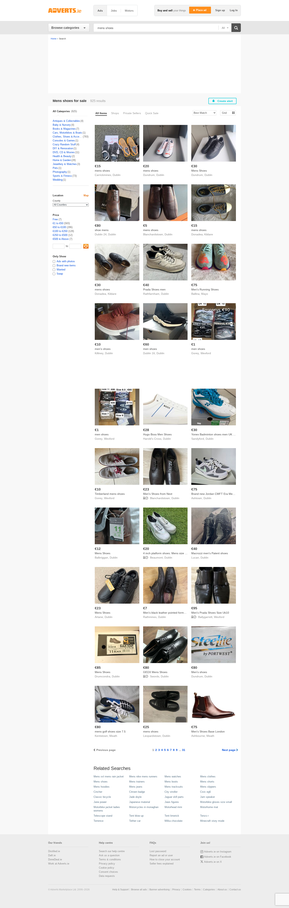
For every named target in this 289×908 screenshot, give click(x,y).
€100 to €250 (60, 231)
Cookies (187, 889)
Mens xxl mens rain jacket (109, 776)
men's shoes (102, 348)
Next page (229, 750)
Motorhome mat (209, 807)
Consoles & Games (64, 140)
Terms (197, 889)
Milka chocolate (173, 820)
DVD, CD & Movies (64, 152)
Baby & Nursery (62, 124)
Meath (113, 735)
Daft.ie (52, 855)
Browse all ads (139, 889)
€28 (146, 430)
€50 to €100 (59, 227)
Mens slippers (208, 786)
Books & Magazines (64, 128)
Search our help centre (112, 851)
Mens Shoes (199, 170)
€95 (194, 608)
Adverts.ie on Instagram (217, 851)
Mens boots (171, 781)
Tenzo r (204, 815)
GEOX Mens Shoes (155, 672)
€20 (146, 166)
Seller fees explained (161, 863)
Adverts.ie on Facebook (217, 856)
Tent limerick (172, 815)
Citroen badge (137, 791)
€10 (98, 344)
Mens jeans (135, 786)
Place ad (201, 10)
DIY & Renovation (63, 148)
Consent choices (108, 871)
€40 (146, 285)
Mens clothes (207, 776)
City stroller (171, 791)
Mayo (204, 293)
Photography (60, 171)
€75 (194, 285)
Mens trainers (137, 781)
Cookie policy (106, 867)
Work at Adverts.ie (58, 863)
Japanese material (139, 802)
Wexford (206, 353)
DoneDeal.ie (55, 859)
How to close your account (165, 859)
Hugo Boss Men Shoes (157, 434)
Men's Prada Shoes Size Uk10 (210, 612)
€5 (145, 225)
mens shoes (102, 170)
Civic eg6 (205, 791)
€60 (146, 344)
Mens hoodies (102, 786)
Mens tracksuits (174, 786)
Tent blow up (136, 815)
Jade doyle (135, 796)
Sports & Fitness (62, 175)
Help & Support (120, 889)
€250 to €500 (60, 235)
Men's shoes (199, 672)
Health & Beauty (62, 156)
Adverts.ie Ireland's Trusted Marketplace (68, 10)
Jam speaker (207, 796)
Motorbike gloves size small (216, 802)
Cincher (98, 791)
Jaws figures (172, 802)
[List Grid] (226, 112)
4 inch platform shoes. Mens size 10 (165, 553)
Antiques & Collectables (66, 120)
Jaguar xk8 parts (174, 796)
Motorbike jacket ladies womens (107, 809)
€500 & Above (61, 238)
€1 (193, 344)
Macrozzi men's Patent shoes (209, 553)
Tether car (135, 820)
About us (222, 889)
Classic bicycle (102, 796)
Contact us (235, 889)
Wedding (58, 179)
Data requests (107, 875)
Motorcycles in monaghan (143, 807)
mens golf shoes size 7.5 (110, 731)
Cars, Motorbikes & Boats (67, 132)
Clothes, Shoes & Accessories (67, 136)
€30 (194, 166)
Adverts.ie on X (213, 861)
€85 (98, 668)
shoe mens (102, 230)
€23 (146, 489)
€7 (145, 608)
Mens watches (173, 776)
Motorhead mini (173, 807)
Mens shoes (101, 781)
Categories (209, 889)
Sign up (220, 10)
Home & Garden (62, 160)
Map (86, 195)
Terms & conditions (110, 859)
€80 (98, 225)
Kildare (208, 234)
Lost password (158, 851)
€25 (146, 727)
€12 (98, 549)
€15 (98, 166)
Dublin (117, 175)
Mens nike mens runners (143, 776)
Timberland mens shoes (110, 493)
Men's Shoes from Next (157, 493)
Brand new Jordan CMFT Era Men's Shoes (218, 493)
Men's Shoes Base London (208, 731)
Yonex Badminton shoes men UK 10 (213, 434)
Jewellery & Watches (65, 164)
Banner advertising (159, 889)
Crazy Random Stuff (64, 144)
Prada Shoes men (154, 289)
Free (55, 219)
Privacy (176, 889)
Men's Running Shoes (205, 289)
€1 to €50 (58, 223)
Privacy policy (107, 863)
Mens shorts (207, 781)
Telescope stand (103, 815)
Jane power (100, 802)
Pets (55, 167)
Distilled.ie (54, 851)
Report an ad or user (161, 855)
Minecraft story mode (212, 820)
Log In (234, 10)
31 (183, 750)
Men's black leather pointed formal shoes (168, 612)
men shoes (150, 348)
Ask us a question (109, 855)
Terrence (98, 820)
